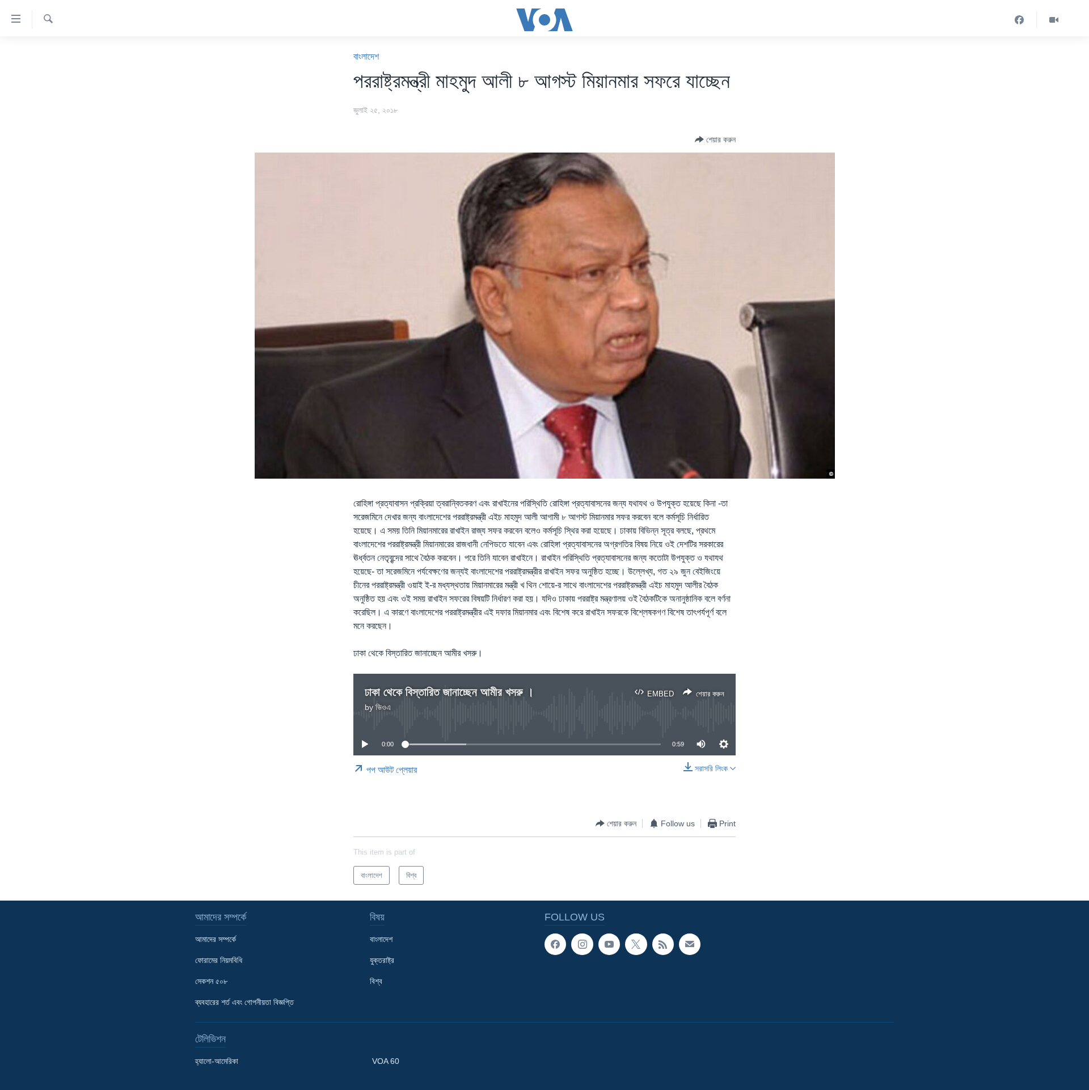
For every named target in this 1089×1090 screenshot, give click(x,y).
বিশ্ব (376, 981)
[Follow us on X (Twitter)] (636, 944)
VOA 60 (385, 1061)
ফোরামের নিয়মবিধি (218, 960)
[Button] (715, 139)
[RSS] (663, 944)
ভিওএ (383, 707)
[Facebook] (1019, 19)
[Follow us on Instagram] (582, 944)
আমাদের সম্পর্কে (215, 939)
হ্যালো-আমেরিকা (216, 1061)
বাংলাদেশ (366, 56)
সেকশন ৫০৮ (211, 981)
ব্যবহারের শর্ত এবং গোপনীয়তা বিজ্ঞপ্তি (244, 1002)
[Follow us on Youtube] (609, 944)
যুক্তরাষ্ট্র (382, 960)
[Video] (1054, 19)
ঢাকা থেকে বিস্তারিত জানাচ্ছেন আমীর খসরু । (449, 692)
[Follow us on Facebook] (555, 944)
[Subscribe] (689, 944)
